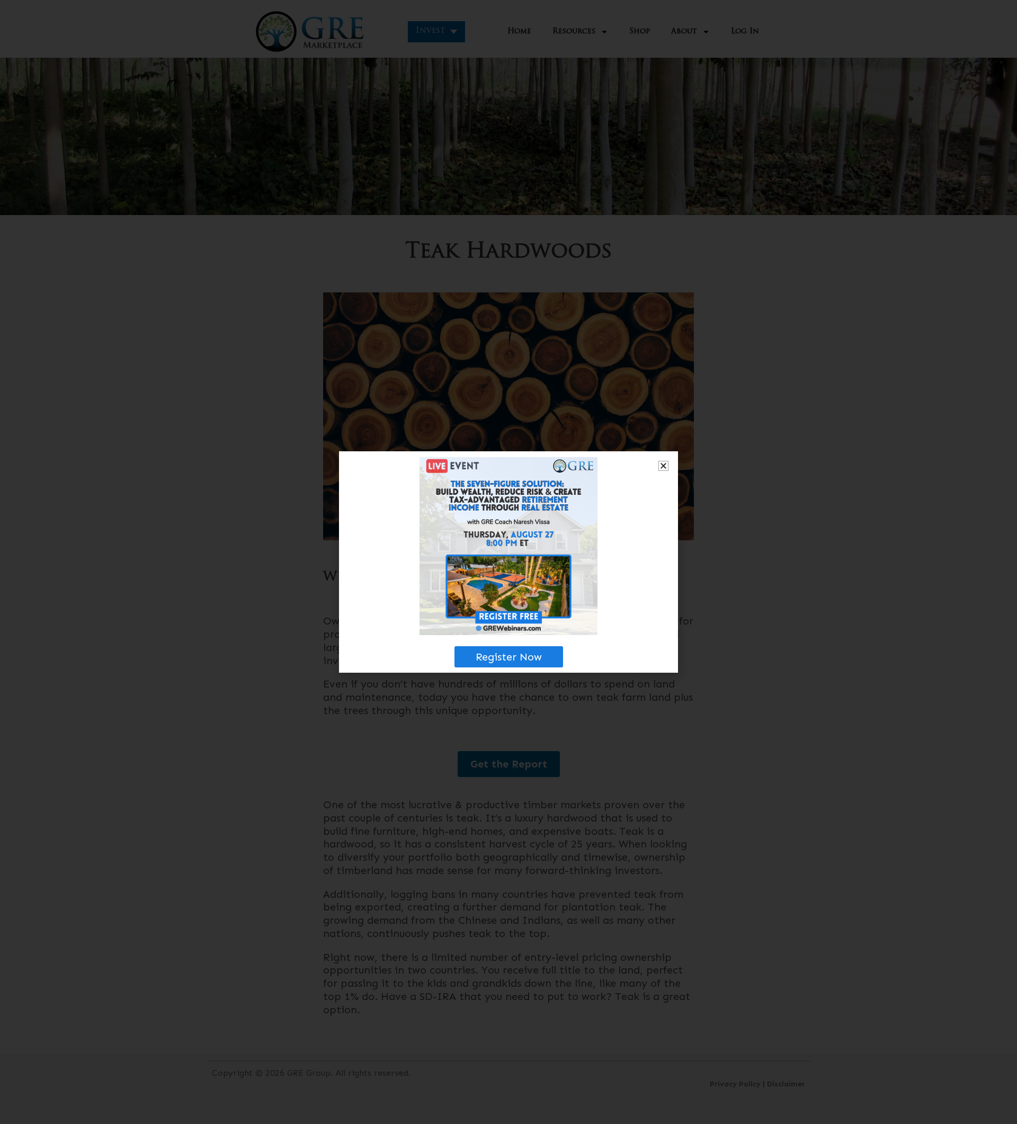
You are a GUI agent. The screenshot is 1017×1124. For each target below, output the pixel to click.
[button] (663, 466)
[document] (508, 562)
